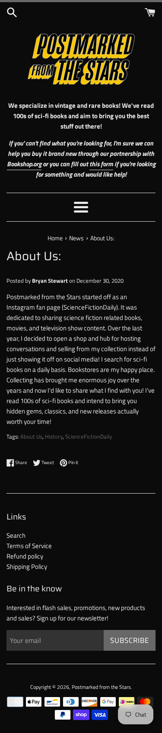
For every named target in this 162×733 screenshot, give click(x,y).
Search (15, 535)
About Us (31, 437)
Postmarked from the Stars (101, 687)
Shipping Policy (26, 567)
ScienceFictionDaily (88, 437)
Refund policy (24, 556)
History (54, 437)
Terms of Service (29, 546)
